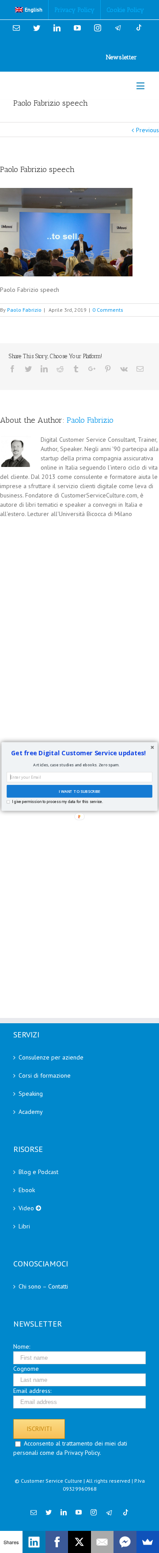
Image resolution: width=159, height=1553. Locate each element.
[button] (79, 753)
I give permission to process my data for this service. (57, 801)
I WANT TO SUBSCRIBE (79, 791)
